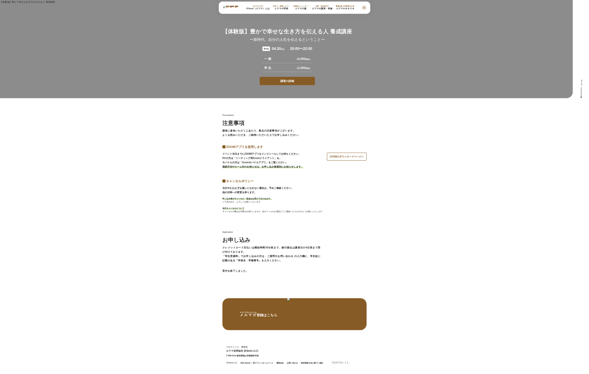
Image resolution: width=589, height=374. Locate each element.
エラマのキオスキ (345, 7)
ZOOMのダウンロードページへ (347, 156)
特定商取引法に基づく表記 (312, 363)
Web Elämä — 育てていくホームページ (257, 363)
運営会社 (280, 363)
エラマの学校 (281, 7)
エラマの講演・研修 (322, 7)
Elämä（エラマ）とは (258, 7)
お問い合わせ (292, 363)
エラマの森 (300, 7)
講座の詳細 (287, 81)
